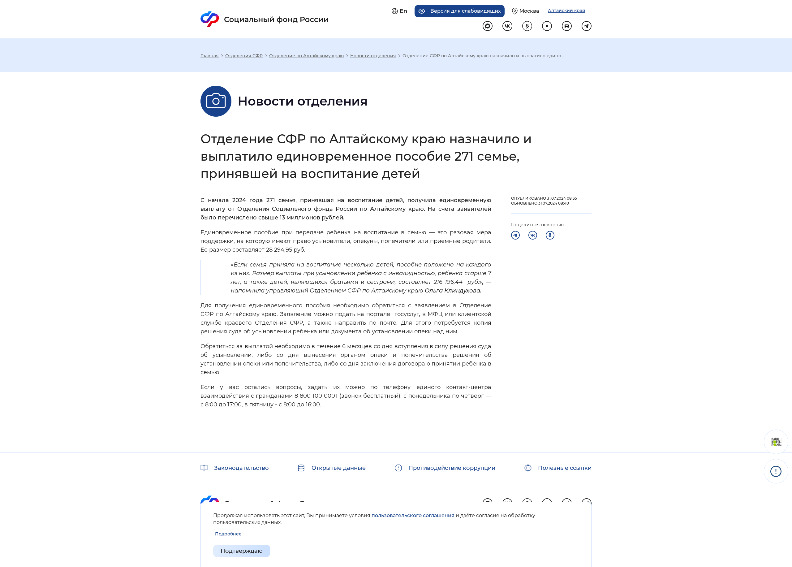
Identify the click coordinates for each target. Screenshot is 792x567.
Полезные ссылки (565, 468)
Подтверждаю (242, 551)
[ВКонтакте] (532, 235)
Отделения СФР (244, 55)
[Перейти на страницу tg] (587, 26)
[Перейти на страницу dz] (547, 26)
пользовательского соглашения (413, 515)
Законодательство (241, 468)
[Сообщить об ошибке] (776, 471)
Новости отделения (373, 55)
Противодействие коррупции (451, 468)
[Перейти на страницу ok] (527, 26)
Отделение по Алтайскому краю (306, 55)
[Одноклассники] (550, 235)
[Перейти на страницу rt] (567, 26)
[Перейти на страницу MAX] (488, 26)
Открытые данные (339, 468)
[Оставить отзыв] (776, 442)
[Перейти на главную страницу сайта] (264, 19)
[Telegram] (515, 235)
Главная (209, 55)
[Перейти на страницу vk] (507, 26)
